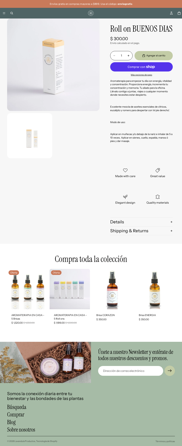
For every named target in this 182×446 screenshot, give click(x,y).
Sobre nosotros (21, 429)
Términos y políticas (165, 441)
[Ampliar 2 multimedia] (29, 135)
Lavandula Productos (25, 441)
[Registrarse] (170, 371)
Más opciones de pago (141, 75)
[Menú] (4, 13)
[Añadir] (42, 304)
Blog (11, 422)
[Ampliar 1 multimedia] (53, 64)
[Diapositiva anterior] (11, 289)
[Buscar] (12, 13)
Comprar (15, 414)
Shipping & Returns (129, 230)
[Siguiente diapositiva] (43, 289)
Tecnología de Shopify (46, 441)
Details (117, 221)
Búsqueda (16, 407)
